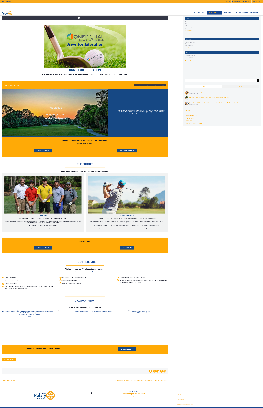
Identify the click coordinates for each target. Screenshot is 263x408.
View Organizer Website (189, 47)
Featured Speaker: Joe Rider (134, 393)
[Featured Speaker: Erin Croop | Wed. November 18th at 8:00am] (187, 91)
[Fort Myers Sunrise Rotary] (194, 13)
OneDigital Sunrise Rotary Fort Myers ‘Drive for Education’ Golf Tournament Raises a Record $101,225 (209, 97)
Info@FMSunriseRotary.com (7, 1)
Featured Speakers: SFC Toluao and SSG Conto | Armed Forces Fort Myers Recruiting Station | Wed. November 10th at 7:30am (214, 102)
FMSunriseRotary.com (189, 33)
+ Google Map (189, 60)
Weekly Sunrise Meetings (9, 380)
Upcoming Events (188, 30)
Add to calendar (9, 359)
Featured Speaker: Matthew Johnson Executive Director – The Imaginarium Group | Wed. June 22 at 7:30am (141, 380)
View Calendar (131, 397)
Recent (240, 86)
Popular (204, 86)
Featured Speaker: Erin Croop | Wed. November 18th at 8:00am (201, 92)
